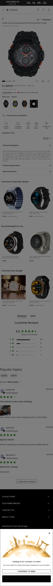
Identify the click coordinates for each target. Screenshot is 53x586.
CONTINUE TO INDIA (26, 571)
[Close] (26, 532)
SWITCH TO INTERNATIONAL (26, 579)
